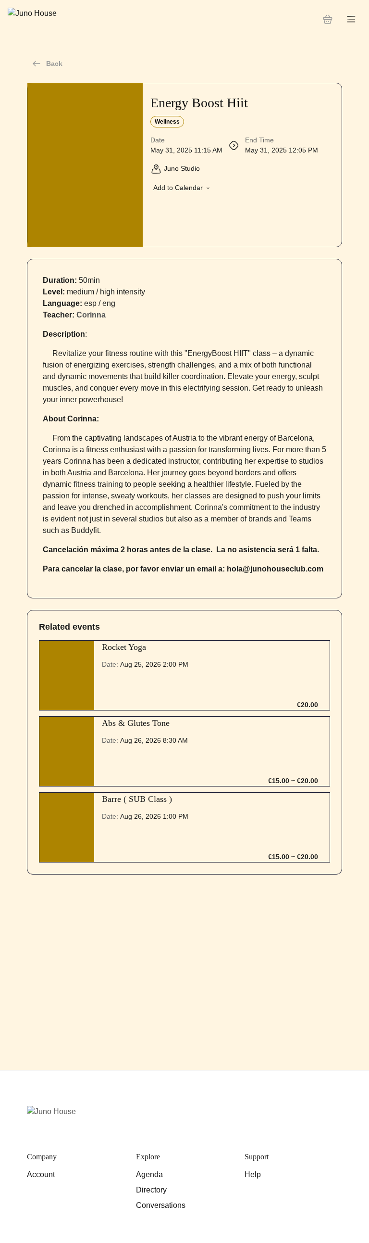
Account (41, 1174)
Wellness (167, 122)
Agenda (149, 1174)
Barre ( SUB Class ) (137, 799)
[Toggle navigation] (351, 19)
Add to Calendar (178, 187)
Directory (151, 1190)
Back (54, 63)
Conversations (160, 1205)
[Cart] (327, 19)
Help (253, 1174)
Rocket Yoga (124, 647)
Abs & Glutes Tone (136, 723)
